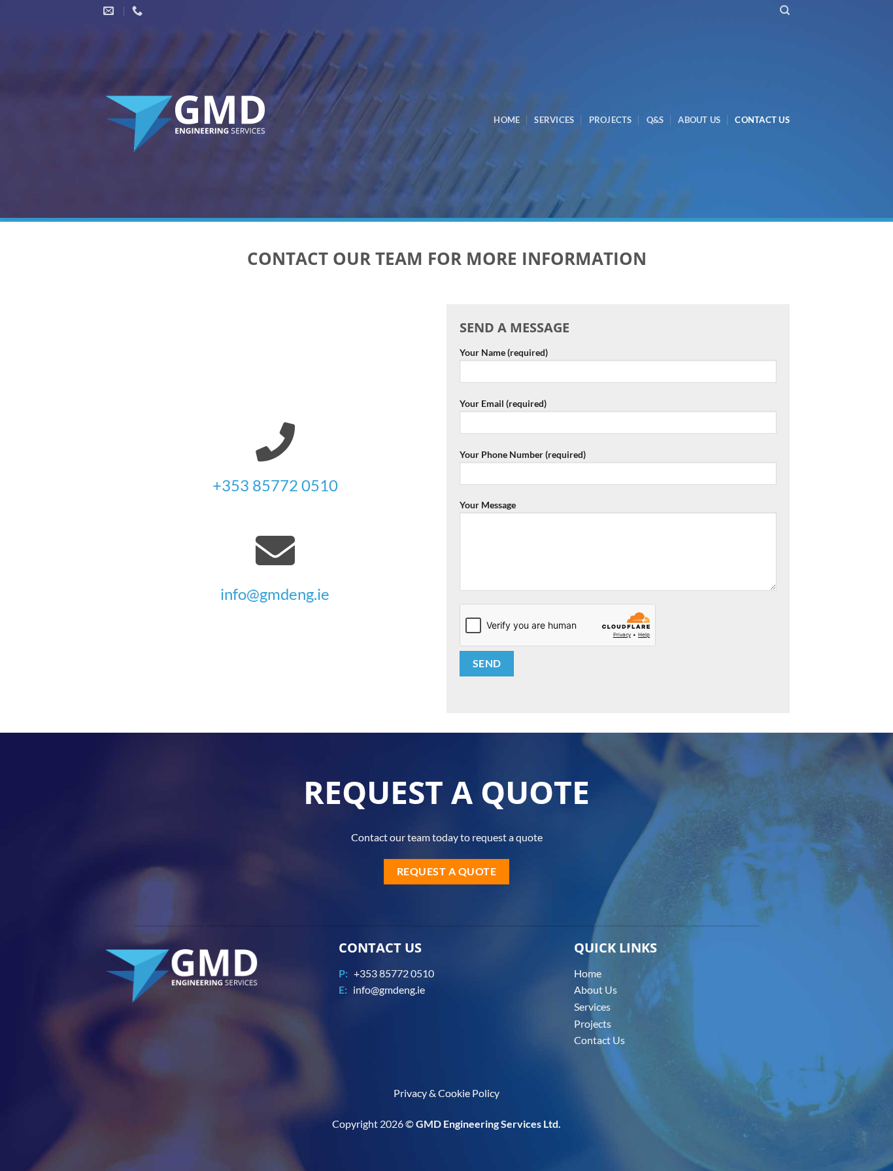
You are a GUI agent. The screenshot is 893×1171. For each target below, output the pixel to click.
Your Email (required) (503, 403)
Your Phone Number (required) (523, 454)
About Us (699, 119)
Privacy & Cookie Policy (446, 1093)
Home (507, 119)
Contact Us (762, 119)
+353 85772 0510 (275, 485)
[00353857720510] (139, 10)
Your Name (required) (504, 352)
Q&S (655, 119)
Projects (610, 119)
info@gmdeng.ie (274, 593)
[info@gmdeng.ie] (110, 10)
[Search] (785, 10)
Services (554, 119)
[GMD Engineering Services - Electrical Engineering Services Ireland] (202, 120)
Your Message (488, 504)
